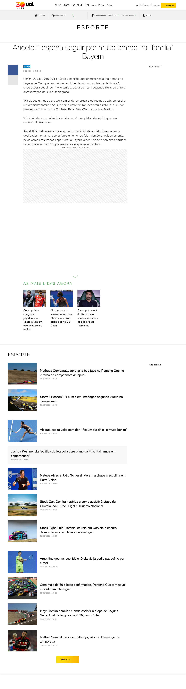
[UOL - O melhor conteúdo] (25, 5)
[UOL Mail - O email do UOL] (144, 5)
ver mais (65, 659)
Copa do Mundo (127, 15)
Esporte (93, 27)
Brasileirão (113, 15)
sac (137, 5)
